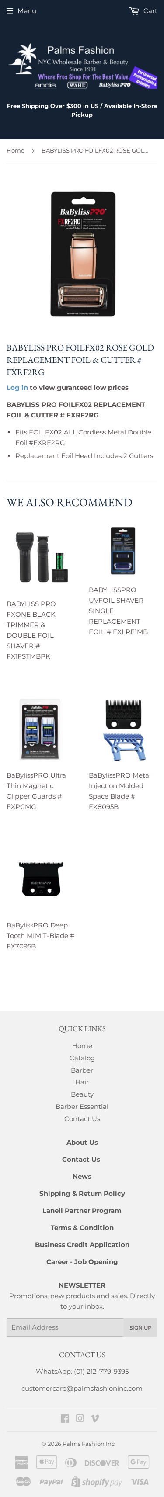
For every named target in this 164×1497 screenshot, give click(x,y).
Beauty (82, 1094)
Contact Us (82, 1119)
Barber (82, 1070)
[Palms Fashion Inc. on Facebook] (65, 1419)
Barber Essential (82, 1106)
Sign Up (140, 1327)
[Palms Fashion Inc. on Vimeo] (95, 1419)
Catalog (82, 1058)
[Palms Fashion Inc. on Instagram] (80, 1419)
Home (15, 150)
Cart (149, 11)
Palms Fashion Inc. (89, 1443)
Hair (82, 1082)
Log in (17, 387)
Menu (26, 11)
